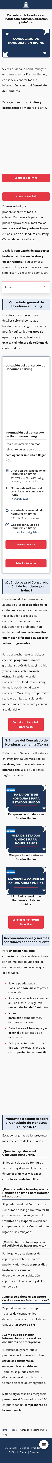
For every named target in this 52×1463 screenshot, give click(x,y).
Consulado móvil (26, 196)
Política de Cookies (18, 1452)
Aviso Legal (11, 1447)
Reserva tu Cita (26, 544)
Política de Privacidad (29, 1447)
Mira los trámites (26, 563)
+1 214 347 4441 (19, 499)
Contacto (34, 1452)
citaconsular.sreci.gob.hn (24, 532)
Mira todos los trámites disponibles (26, 922)
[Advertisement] (26, 143)
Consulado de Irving (26, 177)
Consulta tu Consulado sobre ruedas (26, 724)
